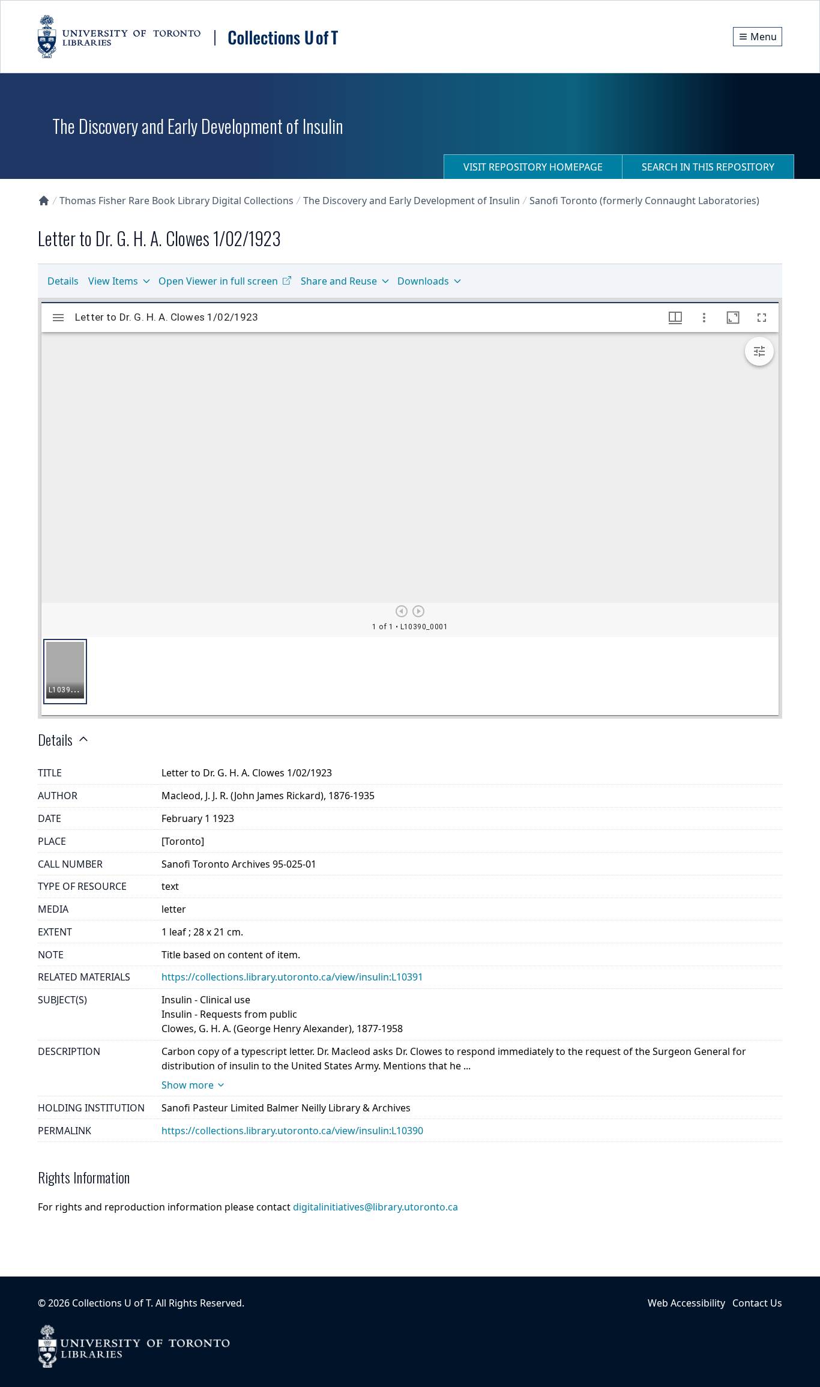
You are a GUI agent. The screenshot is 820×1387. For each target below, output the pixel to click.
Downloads (423, 281)
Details (63, 281)
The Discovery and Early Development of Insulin (411, 200)
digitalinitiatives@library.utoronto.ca (375, 1206)
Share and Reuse (339, 281)
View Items (113, 281)
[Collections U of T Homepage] (44, 201)
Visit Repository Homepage (533, 167)
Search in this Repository (708, 167)
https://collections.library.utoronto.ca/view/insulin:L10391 (292, 977)
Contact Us (757, 1303)
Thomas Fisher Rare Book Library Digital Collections (176, 200)
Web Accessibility (686, 1303)
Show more (187, 1085)
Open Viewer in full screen (218, 281)
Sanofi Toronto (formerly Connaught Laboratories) (644, 200)
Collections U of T (111, 1303)
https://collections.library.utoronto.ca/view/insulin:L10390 (292, 1130)
